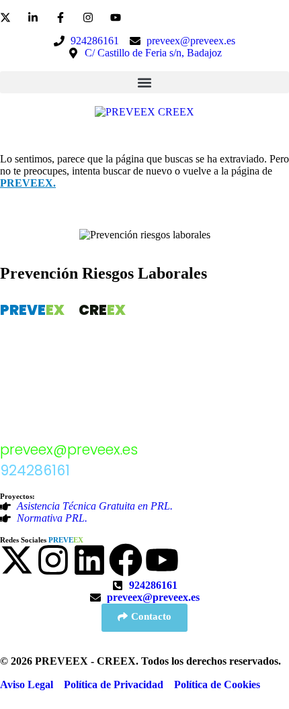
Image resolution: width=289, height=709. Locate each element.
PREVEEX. (28, 183)
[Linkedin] (89, 560)
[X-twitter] (17, 560)
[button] (144, 82)
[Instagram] (53, 560)
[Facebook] (125, 560)
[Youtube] (162, 560)
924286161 (35, 470)
